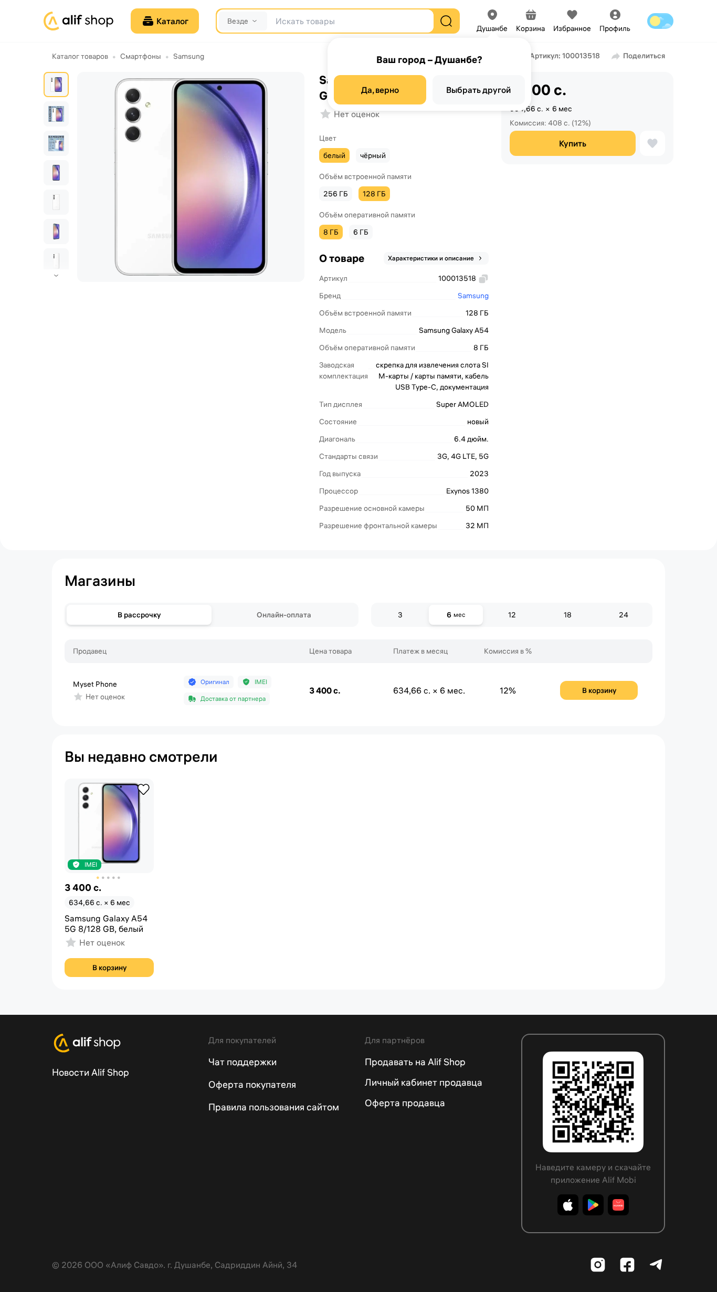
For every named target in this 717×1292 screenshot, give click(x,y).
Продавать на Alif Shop (415, 1062)
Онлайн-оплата (284, 614)
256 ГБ (335, 193)
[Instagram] (597, 1264)
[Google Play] (593, 1204)
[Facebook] (627, 1264)
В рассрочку (139, 614)
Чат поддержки (242, 1062)
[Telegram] (656, 1264)
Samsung (188, 56)
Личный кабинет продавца (423, 1082)
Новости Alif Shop (90, 1072)
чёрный (373, 155)
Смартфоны (140, 56)
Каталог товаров (80, 56)
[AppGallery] (618, 1204)
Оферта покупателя (252, 1084)
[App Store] (567, 1204)
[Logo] (124, 1043)
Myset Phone (95, 684)
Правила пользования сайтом (273, 1107)
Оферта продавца (405, 1103)
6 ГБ (360, 232)
